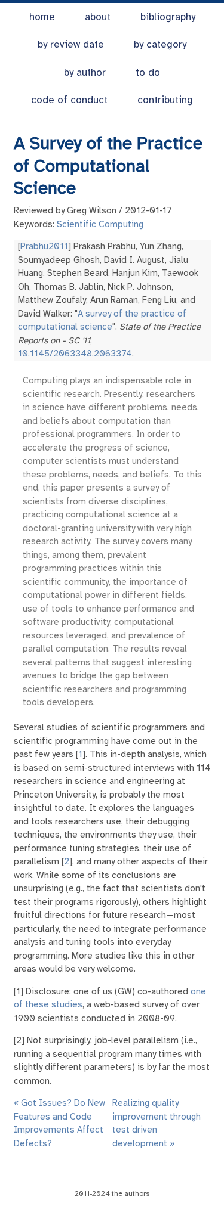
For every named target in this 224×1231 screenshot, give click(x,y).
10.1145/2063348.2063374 (75, 353)
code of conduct (69, 100)
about (98, 17)
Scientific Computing (100, 224)
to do (148, 72)
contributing (165, 100)
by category (160, 44)
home (42, 17)
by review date (71, 44)
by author (85, 72)
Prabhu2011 (44, 246)
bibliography (167, 17)
